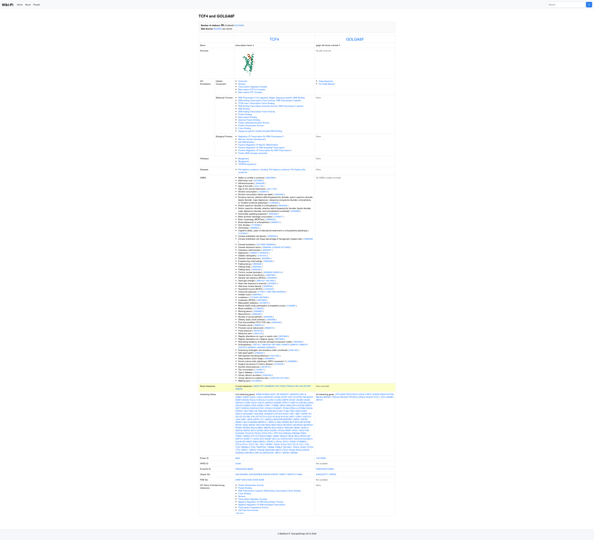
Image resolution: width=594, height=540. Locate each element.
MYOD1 (238, 424)
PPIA (264, 433)
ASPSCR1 (269, 397)
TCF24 (283, 444)
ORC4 (266, 430)
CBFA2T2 (239, 402)
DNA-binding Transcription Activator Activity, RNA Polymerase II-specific (270, 105)
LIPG (277, 386)
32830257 (267, 249)
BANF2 (238, 399)
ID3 (240, 416)
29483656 (261, 347)
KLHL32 (276, 416)
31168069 (258, 308)
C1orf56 (277, 399)
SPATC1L (271, 441)
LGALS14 (307, 416)
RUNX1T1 (248, 438)
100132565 (321, 458)
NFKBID (246, 427)
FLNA (286, 410)
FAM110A (253, 410)
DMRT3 (308, 405)
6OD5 (255, 479)
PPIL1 (270, 433)
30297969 (258, 372)
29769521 (272, 283)
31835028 (274, 202)
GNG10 (238, 413)
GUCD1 (285, 413)
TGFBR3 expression (247, 164)
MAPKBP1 (288, 419)
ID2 (237, 416)
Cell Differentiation (246, 141)
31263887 (291, 305)
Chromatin (242, 81)
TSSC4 (296, 447)
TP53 (253, 447)
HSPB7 (304, 413)
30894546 (272, 236)
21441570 (262, 255)
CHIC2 (310, 402)
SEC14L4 (276, 438)
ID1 (310, 413)
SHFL (290, 438)
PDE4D (335, 397)
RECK (291, 435)
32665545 (270, 219)
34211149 (258, 185)
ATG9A (277, 397)
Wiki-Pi (7, 4)
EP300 (286, 408)
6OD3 (244, 479)
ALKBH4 (266, 394)
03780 (238, 463)
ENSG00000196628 (244, 468)
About (28, 4)
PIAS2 (283, 386)
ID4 (244, 416)
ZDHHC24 (239, 452)
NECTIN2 (260, 424)
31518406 (254, 297)
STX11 (245, 444)
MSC (279, 422)
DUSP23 (245, 408)
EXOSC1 (239, 410)
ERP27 (368, 394)
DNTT (238, 408)
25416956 (239, 25)
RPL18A (299, 386)
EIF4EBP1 (277, 408)
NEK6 (268, 424)
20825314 (277, 272)
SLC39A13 (307, 438)
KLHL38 (284, 416)
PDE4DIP (344, 397)
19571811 (257, 344)
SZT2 (251, 444)
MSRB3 (285, 422)
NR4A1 (297, 427)
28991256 (266, 344)
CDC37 (254, 402)
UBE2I (278, 449)
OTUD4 (281, 430)
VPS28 (291, 449)
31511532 (283, 377)
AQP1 (273, 394)
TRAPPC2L (261, 447)
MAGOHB (278, 419)
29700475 (263, 252)
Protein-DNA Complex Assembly (252, 153)
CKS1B (238, 405)
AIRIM (259, 394)
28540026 (282, 205)
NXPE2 (246, 430)
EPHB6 (302, 408)
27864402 (259, 352)
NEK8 (274, 424)
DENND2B (269, 386)
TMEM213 (245, 447)
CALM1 (292, 399)
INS (248, 416)
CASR (256, 386)
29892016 (258, 325)
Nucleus (241, 83)
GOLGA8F (355, 39)
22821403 (293, 350)
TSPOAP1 (287, 447)
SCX (262, 438)
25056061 (252, 347)
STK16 (238, 444)
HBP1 (298, 413)
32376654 (258, 180)
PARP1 (288, 430)
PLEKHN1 (240, 433)
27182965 (256, 224)
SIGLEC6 (298, 438)
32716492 (261, 244)
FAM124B (262, 410)
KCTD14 (263, 416)
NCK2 (245, 424)
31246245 (276, 247)
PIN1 (307, 430)
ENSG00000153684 (325, 468)
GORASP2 (269, 413)
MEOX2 (319, 397)
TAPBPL (269, 444)
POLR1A (249, 433)
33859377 (254, 252)
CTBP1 (267, 405)
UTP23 (285, 449)
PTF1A (254, 435)
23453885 (295, 211)
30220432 (267, 375)
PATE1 (295, 430)
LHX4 (237, 419)
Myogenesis (243, 158)
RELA (297, 435)
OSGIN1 (273, 430)
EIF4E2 (268, 408)
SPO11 (286, 441)
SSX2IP (369, 397)
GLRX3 (303, 410)
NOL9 (274, 427)
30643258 (260, 183)
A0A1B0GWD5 (255, 474)
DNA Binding (244, 108)
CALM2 (299, 399)
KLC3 (270, 416)
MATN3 (304, 419)
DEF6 (294, 405)
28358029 (268, 272)
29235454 (280, 291)
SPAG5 (362, 397)
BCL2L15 (254, 399)
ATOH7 (284, 397)
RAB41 (269, 435)
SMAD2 (238, 388)
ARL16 (303, 394)
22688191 (294, 344)
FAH (246, 410)
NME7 (260, 427)
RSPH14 (239, 438)
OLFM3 (259, 430)
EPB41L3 (293, 408)
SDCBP (268, 438)
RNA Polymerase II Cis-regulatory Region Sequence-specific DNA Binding (271, 97)
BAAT (343, 394)
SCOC (256, 438)
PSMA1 (238, 435)
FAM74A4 (271, 410)
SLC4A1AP (240, 441)
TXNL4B (261, 449)
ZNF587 (286, 452)
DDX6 (288, 405)
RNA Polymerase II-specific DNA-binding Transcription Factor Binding (269, 490)
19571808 (275, 344)
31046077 (278, 216)
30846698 (269, 358)
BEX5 (355, 394)
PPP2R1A (353, 397)
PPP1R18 (278, 433)
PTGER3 (262, 435)
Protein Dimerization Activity (251, 125)
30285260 (270, 347)
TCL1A (295, 444)
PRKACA (290, 386)
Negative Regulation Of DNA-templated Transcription (261, 504)
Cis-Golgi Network (327, 83)
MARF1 (297, 419)
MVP (292, 422)
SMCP (249, 441)
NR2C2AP (289, 427)
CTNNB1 (275, 405)
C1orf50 (269, 399)
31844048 (268, 288)
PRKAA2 (287, 433)
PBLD (301, 430)
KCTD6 (390, 394)
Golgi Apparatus (326, 81)
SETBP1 (307, 386)
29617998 (271, 291)
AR (278, 394)
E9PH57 (275, 474)
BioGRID (218, 28)
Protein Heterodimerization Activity (253, 122)
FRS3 (292, 410)
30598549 (267, 286)
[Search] (589, 4)
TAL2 (262, 444)
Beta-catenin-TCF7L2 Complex (251, 89)
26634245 (276, 322)
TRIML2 (278, 447)
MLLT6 (246, 422)
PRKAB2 (296, 433)
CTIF (261, 386)
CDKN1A (269, 402)
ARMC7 (238, 397)
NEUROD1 (288, 424)
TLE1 (301, 444)
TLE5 (237, 447)
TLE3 (306, 444)
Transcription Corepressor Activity (253, 507)
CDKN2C (277, 402)
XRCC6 (306, 449)
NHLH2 (254, 427)
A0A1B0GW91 (241, 474)
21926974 (285, 344)
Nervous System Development (252, 139)
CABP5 (285, 399)
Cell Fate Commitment (248, 510)
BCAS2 (246, 399)
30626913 (275, 222)
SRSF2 (293, 441)
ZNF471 (319, 399)
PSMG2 (246, 435)
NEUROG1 (308, 424)
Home (20, 4)
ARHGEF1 (284, 394)
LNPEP (256, 419)
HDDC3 (383, 394)
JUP (257, 416)
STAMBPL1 (302, 441)
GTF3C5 (278, 413)
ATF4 (337, 394)
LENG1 (298, 416)
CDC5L (361, 394)
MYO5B (306, 422)
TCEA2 (276, 444)
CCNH (247, 402)
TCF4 (274, 39)
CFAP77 (286, 402)
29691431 (260, 280)
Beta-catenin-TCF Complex (250, 92)
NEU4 (279, 424)
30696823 (254, 227)
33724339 (278, 363)
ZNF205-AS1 (268, 452)
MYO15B (299, 422)
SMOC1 (262, 441)
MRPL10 (272, 422)
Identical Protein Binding (249, 119)
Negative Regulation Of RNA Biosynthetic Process (261, 501)
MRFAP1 (328, 397)
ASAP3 (246, 397)
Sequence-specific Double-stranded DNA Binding (260, 130)
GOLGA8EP (248, 413)
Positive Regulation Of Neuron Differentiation (258, 144)
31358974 (263, 191)
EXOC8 (309, 408)
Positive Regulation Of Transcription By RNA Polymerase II (264, 150)
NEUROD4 (298, 424)
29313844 (270, 280)
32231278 (258, 333)
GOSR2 (375, 394)
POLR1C (258, 433)
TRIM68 (270, 447)
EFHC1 (261, 408)
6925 (237, 458)
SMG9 (255, 441)
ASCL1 (253, 397)
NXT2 (253, 430)
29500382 (268, 261)
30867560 (270, 274)
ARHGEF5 (294, 394)
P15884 (298, 474)
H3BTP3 (291, 474)
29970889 (270, 177)
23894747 (303, 344)
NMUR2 (267, 427)
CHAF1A (294, 402)
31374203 (242, 233)
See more (239, 513)
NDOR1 (252, 424)
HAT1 (292, 413)
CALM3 (306, 399)
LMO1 (243, 419)
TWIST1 (244, 449)
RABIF (276, 435)
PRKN (303, 433)
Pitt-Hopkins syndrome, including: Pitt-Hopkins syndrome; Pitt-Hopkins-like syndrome (271, 171)
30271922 (275, 355)
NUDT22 (239, 430)
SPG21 (279, 441)
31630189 (274, 377)
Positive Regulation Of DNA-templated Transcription (261, 147)
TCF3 (289, 444)
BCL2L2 (262, 399)
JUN (252, 416)
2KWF (238, 479)
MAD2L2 (269, 419)
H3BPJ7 (282, 474)
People (36, 4)
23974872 (242, 347)
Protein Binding (245, 114)
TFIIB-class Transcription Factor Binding (256, 103)
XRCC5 (298, 449)
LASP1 (291, 416)
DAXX (282, 405)
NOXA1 (280, 427)
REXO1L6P (305, 435)
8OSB (261, 479)
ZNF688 (293, 452)
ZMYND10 (249, 452)
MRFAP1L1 (263, 422)
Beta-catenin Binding (247, 117)
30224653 (266, 258)
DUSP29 (253, 408)
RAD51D (284, 435)
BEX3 (349, 394)
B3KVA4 (267, 474)
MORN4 (253, 422)
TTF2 (237, 449)
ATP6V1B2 (301, 397)
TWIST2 (252, 449)
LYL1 (262, 419)
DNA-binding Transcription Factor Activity (256, 111)
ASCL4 (260, 397)
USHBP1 (390, 397)
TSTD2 (310, 447)
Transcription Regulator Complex (252, 86)
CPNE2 (260, 405)
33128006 (256, 380)
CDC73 (261, 402)
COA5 (253, 405)
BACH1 (310, 397)
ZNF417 (278, 452)
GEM (297, 410)
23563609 (271, 319)
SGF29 (284, 438)
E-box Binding (244, 128)
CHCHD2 (303, 402)
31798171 (262, 291)
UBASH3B (270, 449)
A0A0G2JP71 (322, 474)
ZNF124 (258, 452)
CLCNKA (246, 405)
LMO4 (249, 419)
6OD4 (249, 479)
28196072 (264, 302)
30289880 (292, 361)
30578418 (258, 330)
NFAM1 (238, 427)
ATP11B (292, 397)
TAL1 (257, 444)
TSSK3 (303, 447)
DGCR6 (300, 405)
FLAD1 (280, 410)
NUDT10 (305, 427)
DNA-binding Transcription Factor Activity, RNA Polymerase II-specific (269, 100)
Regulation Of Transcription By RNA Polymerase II (261, 136)
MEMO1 (239, 422)
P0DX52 (332, 474)
